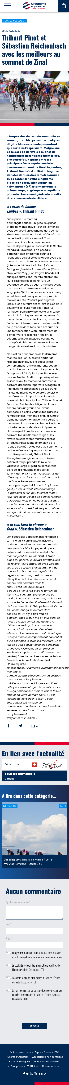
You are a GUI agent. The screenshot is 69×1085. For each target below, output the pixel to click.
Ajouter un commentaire (18, 902)
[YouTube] (31, 1074)
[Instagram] (35, 1074)
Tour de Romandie (14, 21)
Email (9, 938)
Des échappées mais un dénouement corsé (28, 858)
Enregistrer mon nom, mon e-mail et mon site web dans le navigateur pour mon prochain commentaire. (37, 955)
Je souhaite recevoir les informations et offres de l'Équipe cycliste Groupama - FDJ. (36, 967)
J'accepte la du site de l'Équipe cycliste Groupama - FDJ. (36, 980)
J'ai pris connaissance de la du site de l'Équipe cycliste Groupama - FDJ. (37, 994)
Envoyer (34, 1026)
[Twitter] (27, 1074)
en (45, 1073)
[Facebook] (24, 1074)
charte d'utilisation (33, 978)
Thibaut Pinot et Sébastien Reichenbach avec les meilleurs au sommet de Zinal (34, 49)
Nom (8, 924)
